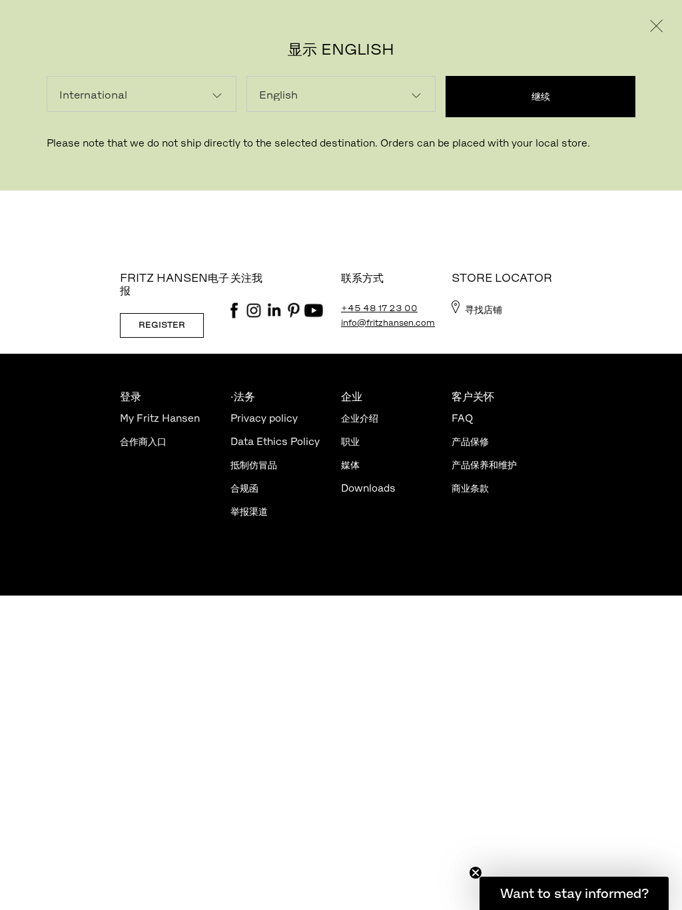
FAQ (462, 418)
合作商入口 (143, 441)
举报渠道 (249, 511)
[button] (574, 893)
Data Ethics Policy (275, 441)
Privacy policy (264, 418)
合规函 (244, 488)
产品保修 (470, 441)
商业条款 (470, 488)
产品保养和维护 (484, 464)
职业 (350, 441)
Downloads (368, 488)
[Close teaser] (475, 872)
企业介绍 (359, 418)
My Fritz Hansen (160, 418)
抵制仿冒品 (253, 464)
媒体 (350, 464)
